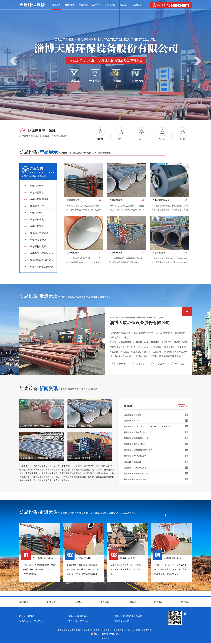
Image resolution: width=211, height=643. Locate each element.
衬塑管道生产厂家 (131, 421)
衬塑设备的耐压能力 (132, 462)
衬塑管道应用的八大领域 (134, 444)
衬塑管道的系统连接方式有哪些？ (138, 450)
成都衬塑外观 (37, 206)
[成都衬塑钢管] (169, 233)
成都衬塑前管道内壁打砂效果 (42, 260)
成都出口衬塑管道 (39, 233)
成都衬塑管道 (37, 186)
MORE (181, 406)
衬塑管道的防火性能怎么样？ (136, 473)
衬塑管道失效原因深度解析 (135, 479)
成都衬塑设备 (37, 192)
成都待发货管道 (38, 240)
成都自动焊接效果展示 (41, 253)
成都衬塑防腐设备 (39, 199)
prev (13, 61)
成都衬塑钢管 (37, 226)
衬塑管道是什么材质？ (133, 415)
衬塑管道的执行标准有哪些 (135, 456)
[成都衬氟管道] (126, 233)
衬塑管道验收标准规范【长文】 (137, 438)
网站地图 (105, 638)
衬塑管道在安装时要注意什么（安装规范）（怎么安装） (147, 426)
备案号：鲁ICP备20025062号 (106, 634)
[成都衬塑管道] (83, 180)
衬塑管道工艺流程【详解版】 (136, 432)
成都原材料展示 (38, 246)
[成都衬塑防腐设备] (169, 180)
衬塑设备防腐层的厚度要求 (135, 468)
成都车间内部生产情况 (41, 266)
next (198, 61)
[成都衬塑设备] (126, 180)
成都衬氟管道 (37, 219)
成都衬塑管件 (37, 213)
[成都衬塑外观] (83, 233)
